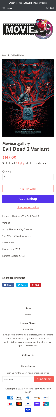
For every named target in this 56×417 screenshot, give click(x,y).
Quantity (6, 171)
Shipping (20, 163)
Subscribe (44, 379)
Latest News (28, 323)
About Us (28, 329)
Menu (9, 8)
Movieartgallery (31, 388)
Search (28, 314)
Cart (52, 8)
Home (4, 55)
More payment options (28, 207)
